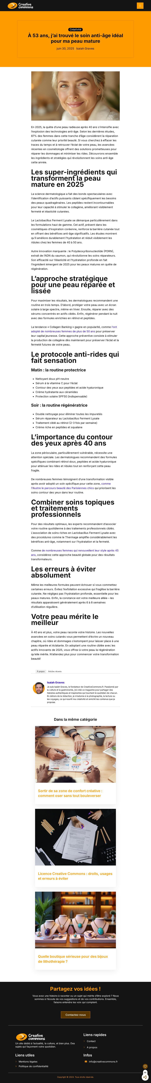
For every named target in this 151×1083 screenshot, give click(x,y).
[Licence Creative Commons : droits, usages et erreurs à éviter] (75, 837)
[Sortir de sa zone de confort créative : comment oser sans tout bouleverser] (75, 754)
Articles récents (55, 671)
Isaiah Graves (55, 682)
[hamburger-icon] (140, 5)
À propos (41, 671)
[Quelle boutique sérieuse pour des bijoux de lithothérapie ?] (75, 920)
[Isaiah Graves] (39, 688)
